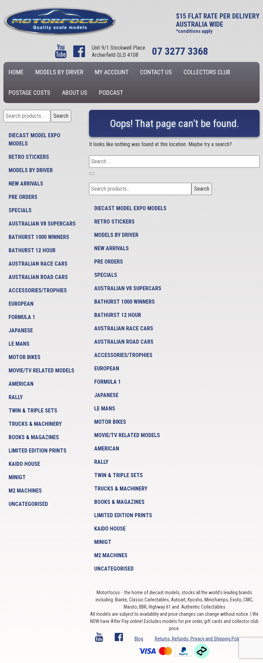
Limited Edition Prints (37, 450)
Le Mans (19, 344)
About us (74, 92)
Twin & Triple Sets (33, 410)
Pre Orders (23, 197)
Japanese (21, 330)
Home (16, 72)
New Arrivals (26, 183)
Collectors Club (207, 72)
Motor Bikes (24, 357)
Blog (139, 638)
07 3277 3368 (180, 51)
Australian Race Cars (38, 263)
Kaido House (24, 464)
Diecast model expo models (34, 139)
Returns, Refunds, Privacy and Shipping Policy (199, 638)
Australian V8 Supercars (42, 223)
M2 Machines (25, 490)
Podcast (111, 92)
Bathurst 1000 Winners (39, 237)
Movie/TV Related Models (41, 370)
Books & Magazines (34, 437)
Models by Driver (59, 72)
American (21, 384)
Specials (20, 210)
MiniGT (17, 477)
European (21, 304)
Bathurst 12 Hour (32, 250)
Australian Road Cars (38, 277)
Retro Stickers (29, 157)
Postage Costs (29, 92)
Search (60, 116)
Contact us (156, 72)
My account (111, 72)
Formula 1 (22, 317)
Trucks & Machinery (35, 424)
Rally (16, 397)
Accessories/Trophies (38, 290)
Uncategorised (28, 504)
